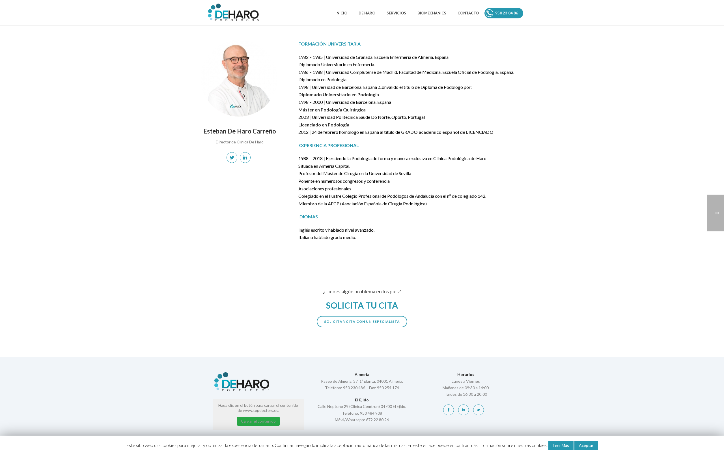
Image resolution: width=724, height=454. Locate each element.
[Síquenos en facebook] (448, 409)
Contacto (468, 13)
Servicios (396, 13)
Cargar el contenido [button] (258, 421)
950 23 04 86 (506, 13)
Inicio (341, 13)
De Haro (367, 13)
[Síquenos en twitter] (478, 409)
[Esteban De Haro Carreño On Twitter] (232, 157)
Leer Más (561, 445)
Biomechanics (431, 13)
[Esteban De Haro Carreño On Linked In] (245, 157)
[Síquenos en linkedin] (463, 409)
